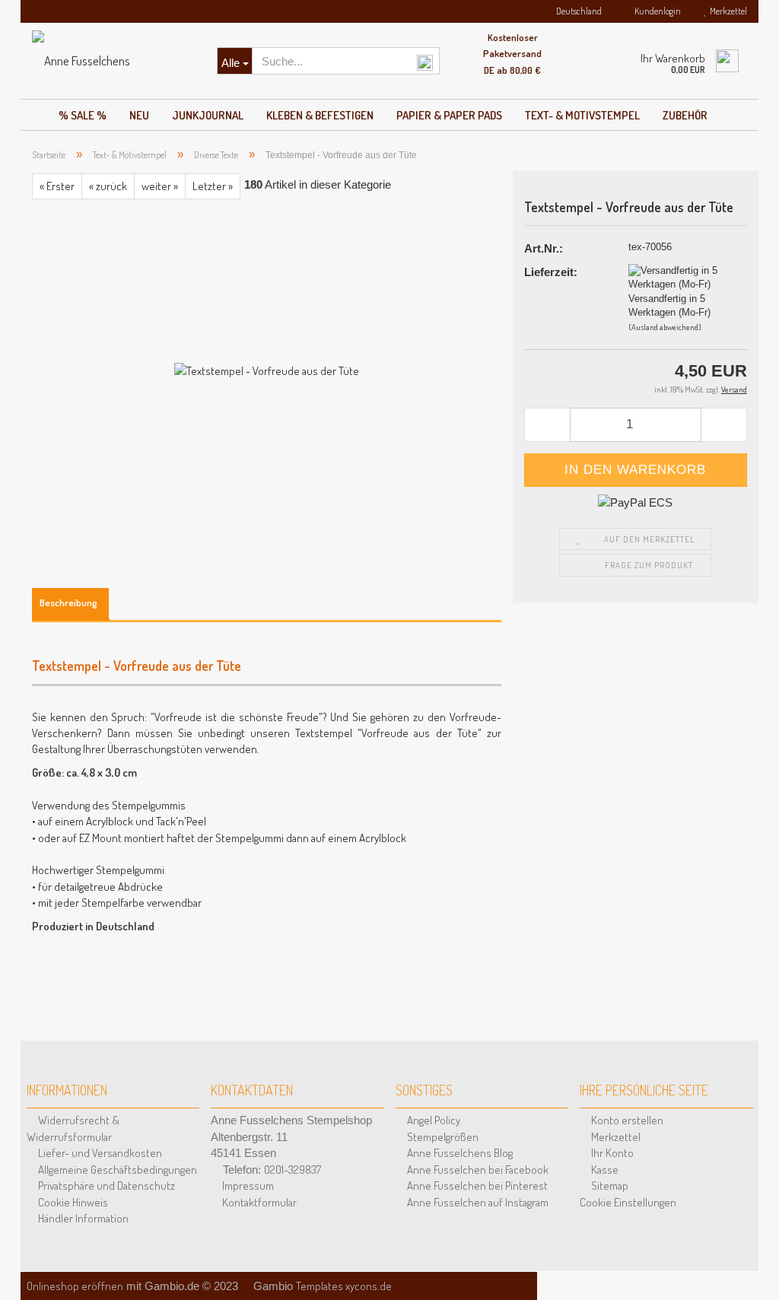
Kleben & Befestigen (320, 115)
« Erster (57, 186)
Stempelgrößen (442, 1137)
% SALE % (83, 115)
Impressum (247, 1185)
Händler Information (82, 1218)
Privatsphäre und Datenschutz (105, 1185)
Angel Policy (432, 1120)
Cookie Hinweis (72, 1202)
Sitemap (608, 1185)
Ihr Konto (611, 1153)
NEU (139, 115)
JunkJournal (207, 115)
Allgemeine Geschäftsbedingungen (116, 1169)
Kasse (603, 1169)
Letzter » (212, 186)
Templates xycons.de (344, 1286)
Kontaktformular (258, 1202)
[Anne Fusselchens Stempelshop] (113, 61)
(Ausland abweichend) (664, 327)
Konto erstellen (626, 1120)
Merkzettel (727, 11)
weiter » (159, 186)
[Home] (34, 111)
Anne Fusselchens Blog (459, 1153)
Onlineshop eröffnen (75, 1286)
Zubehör (685, 115)
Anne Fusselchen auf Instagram (476, 1202)
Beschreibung (68, 602)
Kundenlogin (656, 11)
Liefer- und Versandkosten (99, 1153)
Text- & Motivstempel (582, 115)
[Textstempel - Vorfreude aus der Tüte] (266, 369)
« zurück (108, 186)
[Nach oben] (748, 1269)
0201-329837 (292, 1169)
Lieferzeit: (550, 271)
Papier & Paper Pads (449, 115)
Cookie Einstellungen (628, 1202)
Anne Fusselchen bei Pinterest (476, 1185)
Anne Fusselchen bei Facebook (476, 1169)
